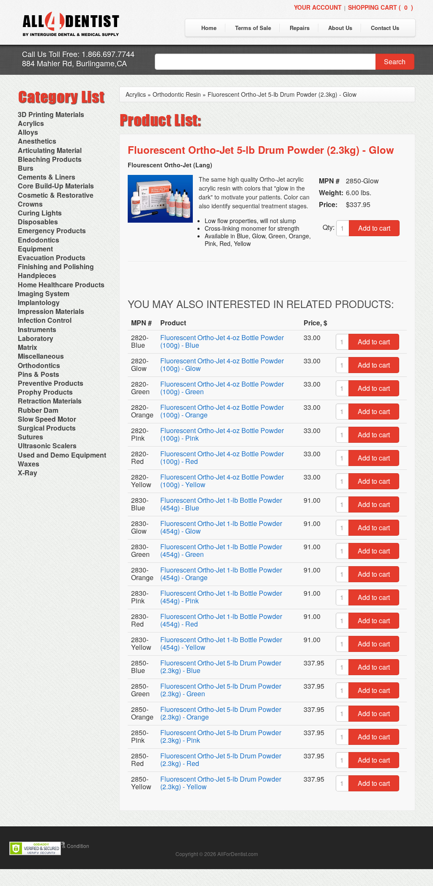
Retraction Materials (50, 401)
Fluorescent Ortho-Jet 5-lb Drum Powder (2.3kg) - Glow (282, 94)
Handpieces (37, 275)
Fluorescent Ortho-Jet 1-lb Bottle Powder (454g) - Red (221, 620)
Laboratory (35, 338)
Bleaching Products (50, 159)
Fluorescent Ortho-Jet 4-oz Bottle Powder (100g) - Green (222, 387)
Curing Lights (40, 213)
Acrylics (31, 123)
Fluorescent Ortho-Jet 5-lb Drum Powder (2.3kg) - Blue (220, 666)
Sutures (30, 437)
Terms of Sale (253, 28)
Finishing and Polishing (56, 266)
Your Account (318, 7)
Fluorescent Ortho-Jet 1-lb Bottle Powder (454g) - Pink (221, 596)
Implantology (39, 302)
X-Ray (27, 473)
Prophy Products (45, 392)
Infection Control (44, 320)
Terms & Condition (68, 845)
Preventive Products (50, 383)
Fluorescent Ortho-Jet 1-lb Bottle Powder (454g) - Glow (221, 527)
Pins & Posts (38, 374)
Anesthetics (37, 141)
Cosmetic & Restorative (55, 195)
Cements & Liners (46, 177)
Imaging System (43, 293)
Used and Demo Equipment (62, 455)
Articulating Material (50, 150)
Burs (25, 168)
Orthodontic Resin (177, 94)
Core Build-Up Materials (56, 186)
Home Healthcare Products (61, 285)
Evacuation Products (51, 258)
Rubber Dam (38, 410)
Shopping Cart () (380, 7)
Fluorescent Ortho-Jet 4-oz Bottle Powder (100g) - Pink (222, 434)
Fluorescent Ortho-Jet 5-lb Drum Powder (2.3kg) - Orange (220, 713)
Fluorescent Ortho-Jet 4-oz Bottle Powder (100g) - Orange (222, 411)
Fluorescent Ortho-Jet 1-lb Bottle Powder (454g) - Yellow (221, 643)
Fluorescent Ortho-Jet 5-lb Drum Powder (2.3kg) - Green (220, 689)
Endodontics (38, 240)
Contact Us (385, 28)
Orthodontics (39, 365)
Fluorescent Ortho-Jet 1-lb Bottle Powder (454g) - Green (221, 550)
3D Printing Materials (51, 114)
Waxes (28, 464)
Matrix (27, 347)
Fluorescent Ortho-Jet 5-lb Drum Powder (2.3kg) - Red (220, 759)
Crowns (30, 204)
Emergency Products (52, 230)
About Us (340, 28)
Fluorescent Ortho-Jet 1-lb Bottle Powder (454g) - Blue (221, 504)
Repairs (300, 28)
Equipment (35, 249)
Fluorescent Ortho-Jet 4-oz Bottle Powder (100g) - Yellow (222, 480)
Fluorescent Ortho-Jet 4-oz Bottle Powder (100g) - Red (222, 457)
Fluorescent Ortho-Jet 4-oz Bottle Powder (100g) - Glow (222, 364)
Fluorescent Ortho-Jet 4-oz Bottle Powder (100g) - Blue (222, 341)
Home (208, 28)
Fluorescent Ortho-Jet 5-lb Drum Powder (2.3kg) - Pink (220, 736)
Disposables (38, 222)
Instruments (37, 329)
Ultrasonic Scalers (47, 446)
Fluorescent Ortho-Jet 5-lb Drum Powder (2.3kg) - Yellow (220, 782)
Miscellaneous (41, 356)
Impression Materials (51, 311)
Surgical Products (47, 428)
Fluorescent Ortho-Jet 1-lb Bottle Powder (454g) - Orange (221, 573)
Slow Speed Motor (47, 419)
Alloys (28, 132)
